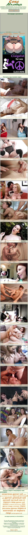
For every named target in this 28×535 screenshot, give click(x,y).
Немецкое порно (8, 33)
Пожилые (15, 33)
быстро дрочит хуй (16, 513)
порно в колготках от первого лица (14, 510)
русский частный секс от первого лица (14, 501)
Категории (11, 10)
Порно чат (17, 10)
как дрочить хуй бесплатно (15, 504)
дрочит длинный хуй (15, 498)
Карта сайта (14, 530)
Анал (10, 34)
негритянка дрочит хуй (12, 494)
